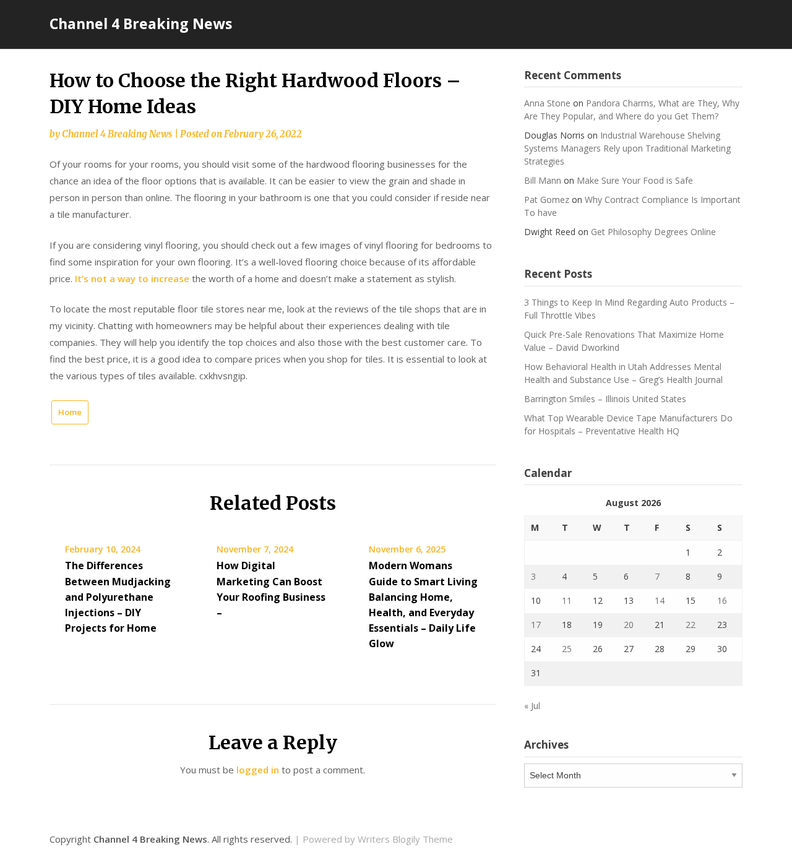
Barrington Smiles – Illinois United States (605, 399)
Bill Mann (542, 180)
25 (567, 649)
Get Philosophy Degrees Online (653, 232)
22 (690, 624)
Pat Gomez (546, 199)
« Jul (532, 706)
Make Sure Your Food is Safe (635, 180)
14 (660, 600)
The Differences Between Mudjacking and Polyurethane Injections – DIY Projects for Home (118, 597)
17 (536, 624)
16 (722, 600)
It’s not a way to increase (132, 278)
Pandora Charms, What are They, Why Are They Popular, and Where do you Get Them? (631, 109)
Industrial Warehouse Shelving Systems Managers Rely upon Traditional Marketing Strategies (627, 148)
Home (70, 412)
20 (629, 624)
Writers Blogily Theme (405, 839)
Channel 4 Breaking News (141, 23)
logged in (257, 769)
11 (567, 600)
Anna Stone (547, 103)
